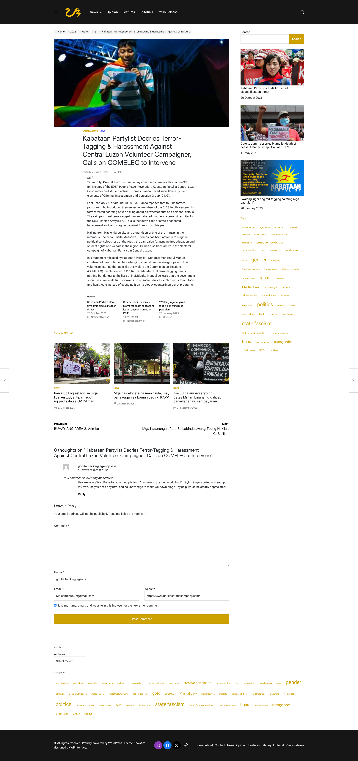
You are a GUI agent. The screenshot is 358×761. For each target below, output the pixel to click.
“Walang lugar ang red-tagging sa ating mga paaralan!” (172, 306)
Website (150, 589)
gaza (244, 261)
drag (263, 250)
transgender (283, 342)
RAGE (261, 314)
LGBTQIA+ (279, 278)
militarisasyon (270, 287)
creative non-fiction (270, 242)
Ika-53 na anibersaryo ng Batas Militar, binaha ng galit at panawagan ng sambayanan (197, 397)
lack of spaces (249, 278)
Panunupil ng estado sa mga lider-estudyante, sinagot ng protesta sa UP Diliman (76, 397)
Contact (220, 745)
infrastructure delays (292, 269)
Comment (61, 525)
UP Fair (262, 350)
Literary (266, 745)
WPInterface (78, 747)
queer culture (248, 314)
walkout (274, 350)
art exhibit (279, 227)
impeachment (270, 269)
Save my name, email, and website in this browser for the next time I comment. (108, 605)
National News (90, 131)
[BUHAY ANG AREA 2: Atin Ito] (4, 380)
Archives (59, 654)
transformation (262, 342)
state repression (280, 333)
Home (199, 745)
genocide (275, 261)
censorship (294, 227)
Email (59, 589)
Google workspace (251, 269)
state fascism (256, 323)
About (209, 745)
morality (286, 287)
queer (293, 305)
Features (129, 12)
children (246, 234)
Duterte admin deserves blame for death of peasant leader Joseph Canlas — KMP (268, 145)
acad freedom (248, 227)
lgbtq (264, 277)
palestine (285, 295)
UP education (248, 350)
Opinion (112, 12)
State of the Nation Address (255, 333)
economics (275, 250)
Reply (81, 494)
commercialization (280, 234)
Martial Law (250, 287)
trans (246, 341)
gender (259, 259)
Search (245, 32)
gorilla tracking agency (94, 466)
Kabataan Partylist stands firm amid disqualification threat (102, 306)
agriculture (265, 227)
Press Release (168, 12)
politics (265, 304)
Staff (119, 172)
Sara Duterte (288, 314)
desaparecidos (249, 250)
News (94, 12)
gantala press (291, 250)
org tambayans (269, 295)
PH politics (247, 305)
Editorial (278, 745)
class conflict (260, 234)
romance (273, 314)
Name (59, 572)
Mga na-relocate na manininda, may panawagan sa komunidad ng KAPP (141, 395)
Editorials (146, 12)
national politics (249, 295)
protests (281, 305)
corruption (247, 243)
